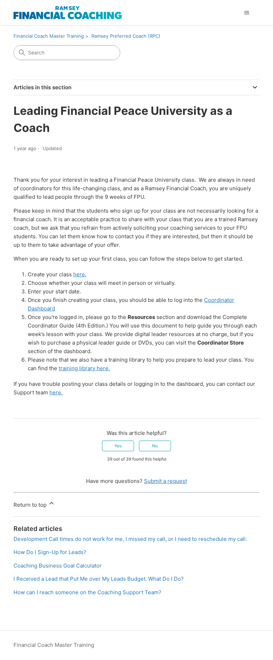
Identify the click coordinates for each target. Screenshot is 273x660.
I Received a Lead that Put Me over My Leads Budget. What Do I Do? (99, 578)
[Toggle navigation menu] (246, 12)
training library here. (84, 368)
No (155, 445)
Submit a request (165, 481)
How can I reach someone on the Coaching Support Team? (87, 592)
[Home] (68, 12)
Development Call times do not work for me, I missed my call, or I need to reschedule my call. (130, 539)
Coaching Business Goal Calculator (58, 565)
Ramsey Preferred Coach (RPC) (125, 36)
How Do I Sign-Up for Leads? (50, 552)
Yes (118, 445)
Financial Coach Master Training (49, 36)
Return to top (31, 504)
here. (79, 274)
